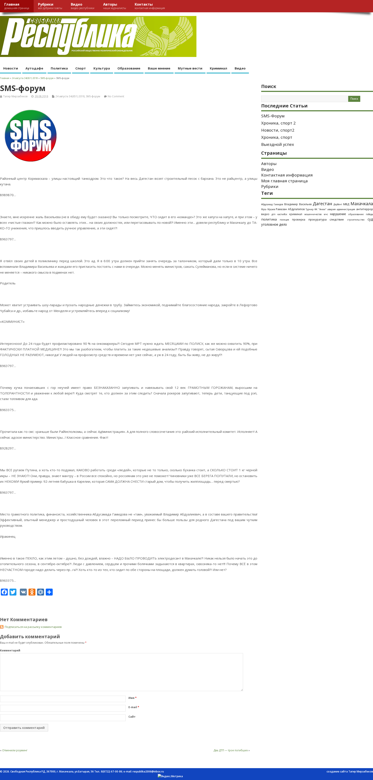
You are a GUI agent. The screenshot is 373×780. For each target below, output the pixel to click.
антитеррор (364, 209)
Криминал (218, 68)
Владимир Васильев (297, 204)
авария (331, 209)
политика (269, 219)
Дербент (337, 204)
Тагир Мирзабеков (15, 96)
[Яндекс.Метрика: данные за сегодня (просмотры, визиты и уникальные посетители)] (170, 776)
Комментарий (10, 650)
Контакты (150, 6)
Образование (128, 68)
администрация (346, 209)
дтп (273, 214)
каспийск (282, 214)
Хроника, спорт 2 (278, 123)
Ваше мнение (159, 68)
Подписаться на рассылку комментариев (33, 627)
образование (356, 214)
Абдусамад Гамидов (272, 204)
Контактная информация (287, 175)
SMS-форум (93, 96)
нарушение (338, 214)
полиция (284, 219)
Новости (10, 68)
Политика (59, 68)
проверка (298, 219)
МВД (346, 204)
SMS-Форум (272, 116)
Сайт (132, 717)
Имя (132, 698)
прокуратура (317, 219)
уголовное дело (274, 224)
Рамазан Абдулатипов (290, 209)
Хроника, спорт (276, 137)
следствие (337, 219)
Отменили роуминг (14, 750)
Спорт (80, 68)
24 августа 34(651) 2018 (70, 96)
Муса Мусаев (268, 209)
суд (370, 219)
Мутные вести (190, 68)
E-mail (133, 707)
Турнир (309, 209)
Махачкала (362, 203)
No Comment (116, 96)
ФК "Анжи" (320, 209)
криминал (295, 214)
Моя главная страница (284, 181)
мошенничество (313, 214)
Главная (16, 6)
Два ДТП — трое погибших (230, 750)
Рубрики (50, 6)
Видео (82, 6)
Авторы (114, 6)
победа (369, 214)
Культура (101, 68)
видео (265, 214)
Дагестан (322, 203)
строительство (356, 219)
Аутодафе (34, 68)
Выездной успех (277, 144)
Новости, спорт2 (277, 130)
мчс (326, 214)
